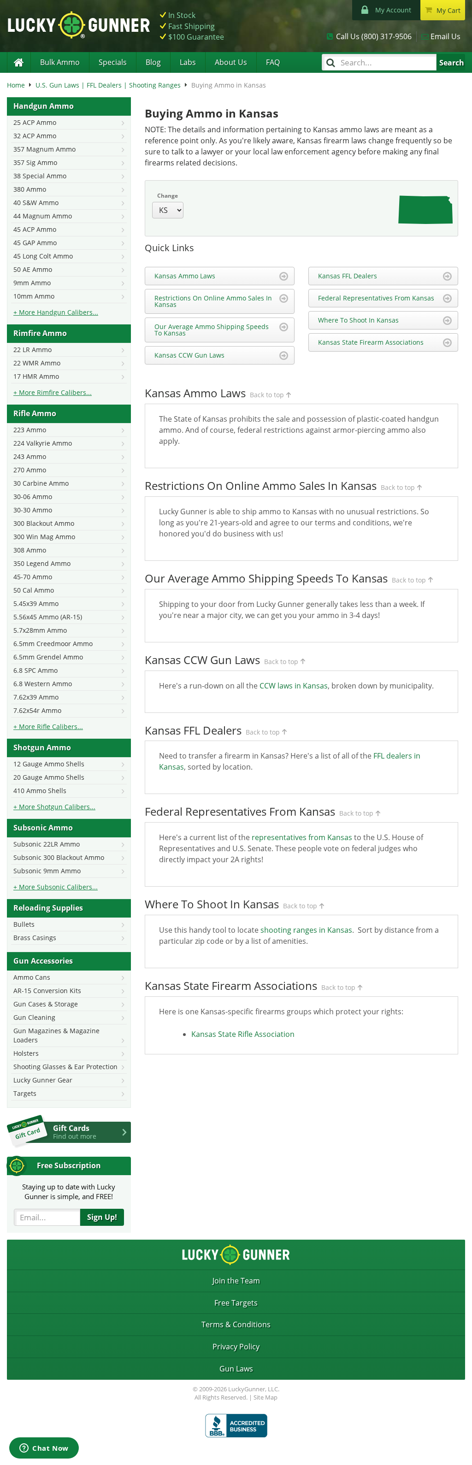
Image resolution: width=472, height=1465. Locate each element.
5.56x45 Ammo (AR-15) (47, 616)
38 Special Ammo (39, 175)
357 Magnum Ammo (44, 149)
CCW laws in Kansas (294, 686)
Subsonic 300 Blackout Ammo (58, 857)
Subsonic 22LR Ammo (46, 844)
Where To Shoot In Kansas (358, 320)
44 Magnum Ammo (42, 216)
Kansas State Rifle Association (243, 1034)
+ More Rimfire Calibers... (52, 392)
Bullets (24, 924)
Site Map (265, 1397)
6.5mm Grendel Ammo (48, 657)
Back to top (267, 394)
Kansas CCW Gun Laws (189, 355)
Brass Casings (34, 937)
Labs (188, 62)
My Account (393, 10)
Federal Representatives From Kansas (376, 298)
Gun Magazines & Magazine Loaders (56, 1035)
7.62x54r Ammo (37, 710)
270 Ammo (29, 469)
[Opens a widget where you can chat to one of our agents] (44, 1448)
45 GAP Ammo (35, 242)
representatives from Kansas (302, 837)
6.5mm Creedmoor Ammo (53, 643)
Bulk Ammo (60, 62)
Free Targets (236, 1303)
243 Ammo (29, 456)
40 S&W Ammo (36, 202)
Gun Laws (236, 1369)
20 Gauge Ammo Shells (48, 777)
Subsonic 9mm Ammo (47, 870)
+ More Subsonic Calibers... (55, 887)
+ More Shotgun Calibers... (54, 806)
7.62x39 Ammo (36, 697)
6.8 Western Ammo (42, 683)
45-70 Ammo (32, 576)
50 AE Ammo (32, 269)
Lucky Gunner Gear (42, 1080)
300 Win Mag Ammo (44, 536)
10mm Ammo (33, 296)
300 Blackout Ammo (43, 523)
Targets (24, 1093)
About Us (231, 62)
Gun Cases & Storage (45, 1004)
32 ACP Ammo (34, 135)
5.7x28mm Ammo (40, 630)
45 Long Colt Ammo (43, 256)
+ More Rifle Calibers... (48, 726)
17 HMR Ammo (36, 376)
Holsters (26, 1053)
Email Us (445, 36)
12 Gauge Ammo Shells (48, 763)
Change (167, 196)
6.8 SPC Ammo (35, 670)
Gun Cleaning (34, 1017)
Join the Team (236, 1281)
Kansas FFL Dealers (347, 275)
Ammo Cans (31, 977)
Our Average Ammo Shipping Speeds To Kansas (211, 329)
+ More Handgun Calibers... (55, 312)
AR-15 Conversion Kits (47, 990)
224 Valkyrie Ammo (42, 443)
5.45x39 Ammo (36, 603)
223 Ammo (29, 429)
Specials (113, 62)
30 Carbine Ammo (41, 483)
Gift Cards (74, 1132)
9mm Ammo (32, 282)
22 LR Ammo (32, 349)
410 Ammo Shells (39, 790)
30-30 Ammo (32, 510)
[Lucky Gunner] (18, 62)
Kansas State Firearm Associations (371, 342)
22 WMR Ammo (36, 363)
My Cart (448, 10)
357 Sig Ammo (35, 162)
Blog (153, 62)
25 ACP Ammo (34, 122)
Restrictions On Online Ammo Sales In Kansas (213, 301)
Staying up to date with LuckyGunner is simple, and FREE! (68, 1191)
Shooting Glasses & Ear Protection (65, 1066)
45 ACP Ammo (34, 229)
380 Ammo (29, 189)
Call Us (374, 36)
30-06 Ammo (32, 496)
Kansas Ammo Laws (184, 275)
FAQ (273, 62)
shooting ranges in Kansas (306, 930)
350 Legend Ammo (42, 563)
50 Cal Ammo (33, 590)
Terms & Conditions (236, 1324)
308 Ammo (29, 550)
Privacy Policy (236, 1346)
